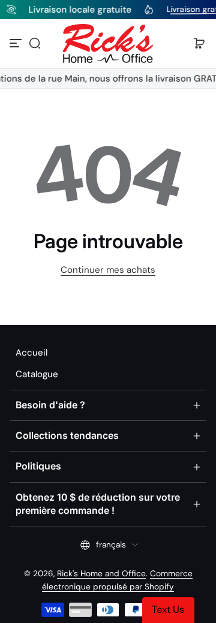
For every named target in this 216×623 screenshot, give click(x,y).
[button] (34, 43)
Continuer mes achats (108, 270)
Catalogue (37, 374)
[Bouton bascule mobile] (17, 43)
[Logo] (108, 43)
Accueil (31, 353)
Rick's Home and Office (101, 573)
